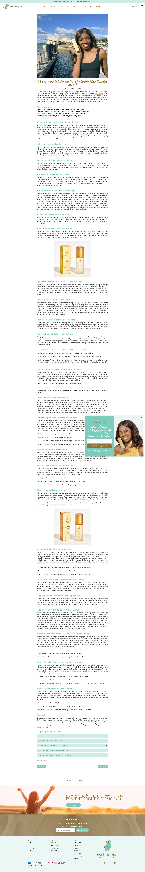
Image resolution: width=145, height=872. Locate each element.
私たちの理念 (54, 848)
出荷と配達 (77, 845)
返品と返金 (77, 850)
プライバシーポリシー (80, 856)
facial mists (99, 94)
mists (45, 676)
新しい (30, 845)
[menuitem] (45, 6)
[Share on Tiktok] (46, 760)
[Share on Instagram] (44, 760)
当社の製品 (54, 843)
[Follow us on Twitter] (43, 760)
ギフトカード (32, 850)
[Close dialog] (141, 417)
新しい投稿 (103, 766)
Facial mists (41, 113)
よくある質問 (77, 843)
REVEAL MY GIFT (99, 446)
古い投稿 (41, 766)
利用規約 (76, 858)
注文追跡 (76, 848)
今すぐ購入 (73, 805)
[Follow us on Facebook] (41, 760)
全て (29, 843)
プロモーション (78, 853)
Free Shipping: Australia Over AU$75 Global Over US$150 (72, 1)
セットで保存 (32, 848)
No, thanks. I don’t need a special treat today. (99, 450)
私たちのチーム (55, 850)
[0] (141, 7)
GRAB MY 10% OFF (82, 830)
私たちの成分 (54, 845)
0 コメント (76, 88)
